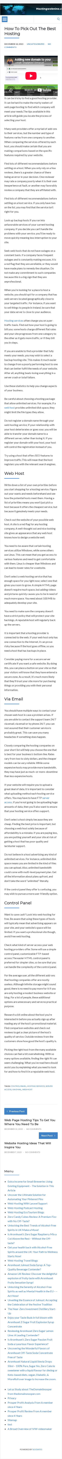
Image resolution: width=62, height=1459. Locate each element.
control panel (18, 1086)
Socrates (37, 1449)
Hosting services (13, 320)
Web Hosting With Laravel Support (27, 1203)
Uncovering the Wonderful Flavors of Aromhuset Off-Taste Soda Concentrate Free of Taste (30, 1353)
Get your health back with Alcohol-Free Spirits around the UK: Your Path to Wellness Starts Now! (33, 1252)
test (10, 1424)
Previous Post (17, 1111)
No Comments (33, 1129)
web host (9, 407)
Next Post (47, 1135)
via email (16, 1089)
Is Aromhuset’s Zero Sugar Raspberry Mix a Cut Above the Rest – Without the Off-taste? (32, 1239)
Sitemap (12, 1420)
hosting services (36, 1086)
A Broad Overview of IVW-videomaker (30, 1428)
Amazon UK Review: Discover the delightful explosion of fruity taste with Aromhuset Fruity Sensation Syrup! (32, 1278)
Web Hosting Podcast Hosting (25, 1207)
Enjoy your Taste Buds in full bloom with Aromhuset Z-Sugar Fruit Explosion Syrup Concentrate (31, 1322)
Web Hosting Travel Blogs (23, 1260)
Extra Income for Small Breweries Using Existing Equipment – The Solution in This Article (31, 1186)
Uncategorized (35, 44)
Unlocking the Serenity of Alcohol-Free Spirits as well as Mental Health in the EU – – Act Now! (32, 1291)
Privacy (12, 1398)
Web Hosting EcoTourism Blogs (26, 1212)
